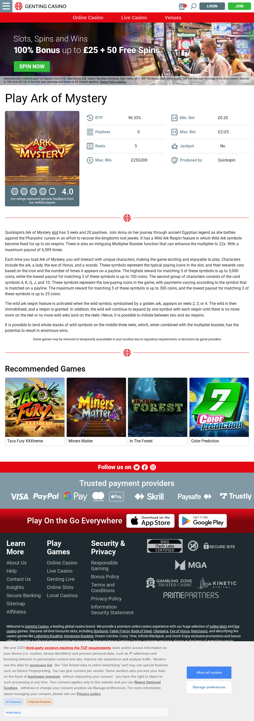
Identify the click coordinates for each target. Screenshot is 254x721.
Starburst (101, 631)
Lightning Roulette (48, 636)
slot (55, 232)
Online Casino (88, 18)
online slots (218, 626)
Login (212, 6)
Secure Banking (23, 595)
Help (11, 571)
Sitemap (15, 604)
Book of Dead (141, 631)
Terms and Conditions (103, 587)
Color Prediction (205, 441)
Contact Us (18, 579)
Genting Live (61, 579)
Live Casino (134, 18)
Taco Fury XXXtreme (25, 441)
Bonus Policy (105, 577)
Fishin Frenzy (120, 631)
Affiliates (16, 612)
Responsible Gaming (104, 565)
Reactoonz (199, 631)
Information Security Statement (112, 609)
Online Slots (60, 587)
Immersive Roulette (79, 636)
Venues (173, 18)
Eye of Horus (180, 631)
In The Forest (141, 441)
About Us (16, 563)
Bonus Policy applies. (113, 81)
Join (239, 6)
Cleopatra (160, 631)
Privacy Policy (106, 599)
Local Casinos (62, 595)
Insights (15, 587)
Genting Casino (37, 626)
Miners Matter (80, 441)
